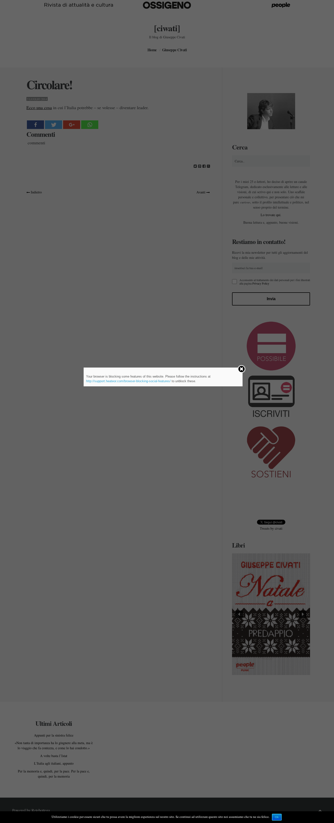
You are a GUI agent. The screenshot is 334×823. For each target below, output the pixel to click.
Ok (277, 817)
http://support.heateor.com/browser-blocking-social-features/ (128, 381)
